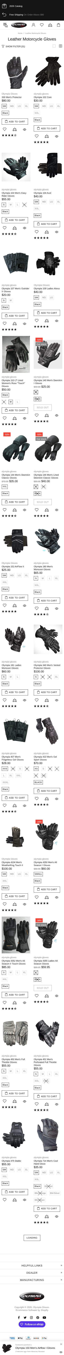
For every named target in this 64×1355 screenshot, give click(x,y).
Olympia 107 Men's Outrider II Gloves (15, 290)
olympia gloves (41, 93)
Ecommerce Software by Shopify (32, 1310)
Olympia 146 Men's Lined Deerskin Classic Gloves (46, 476)
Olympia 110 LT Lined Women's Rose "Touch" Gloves (13, 383)
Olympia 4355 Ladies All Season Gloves (46, 962)
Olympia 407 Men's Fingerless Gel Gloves (13, 758)
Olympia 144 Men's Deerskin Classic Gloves (16, 476)
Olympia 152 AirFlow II (13, 566)
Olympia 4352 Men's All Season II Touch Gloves (14, 962)
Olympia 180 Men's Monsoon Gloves (43, 568)
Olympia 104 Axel (42, 193)
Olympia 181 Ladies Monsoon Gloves (11, 666)
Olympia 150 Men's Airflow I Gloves (35, 1347)
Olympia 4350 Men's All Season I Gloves (45, 863)
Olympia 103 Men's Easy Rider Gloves (14, 194)
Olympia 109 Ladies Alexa (47, 288)
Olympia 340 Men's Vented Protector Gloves (47, 666)
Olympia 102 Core (43, 97)
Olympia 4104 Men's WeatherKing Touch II (12, 863)
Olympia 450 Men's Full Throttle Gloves (13, 1060)
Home (20, 33)
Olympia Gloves (19, 25)
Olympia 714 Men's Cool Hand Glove (46, 1162)
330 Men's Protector (12, 97)
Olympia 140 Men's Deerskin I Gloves (48, 382)
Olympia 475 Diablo (11, 1161)
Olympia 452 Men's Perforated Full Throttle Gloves (45, 1062)
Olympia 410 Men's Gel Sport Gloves (45, 758)
